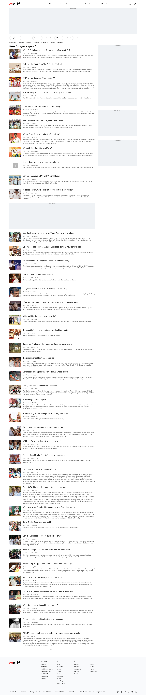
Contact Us (72, 692)
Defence (21, 43)
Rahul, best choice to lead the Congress (40, 386)
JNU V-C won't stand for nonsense (38, 275)
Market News (77, 669)
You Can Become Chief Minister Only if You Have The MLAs (48, 233)
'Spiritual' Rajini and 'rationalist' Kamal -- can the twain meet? (49, 591)
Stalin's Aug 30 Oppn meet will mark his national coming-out (48, 564)
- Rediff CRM (44, 676)
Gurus (91, 4)
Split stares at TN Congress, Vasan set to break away (46, 261)
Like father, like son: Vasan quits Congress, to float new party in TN (52, 247)
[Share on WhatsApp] (118, 692)
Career (92, 669)
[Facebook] (125, 692)
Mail (50, 4)
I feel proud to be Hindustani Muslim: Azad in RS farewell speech (50, 302)
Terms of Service (46, 692)
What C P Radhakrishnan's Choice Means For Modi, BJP (46, 50)
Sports (69, 38)
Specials (52, 43)
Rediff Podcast (61, 683)
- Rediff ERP (44, 678)
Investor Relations (60, 692)
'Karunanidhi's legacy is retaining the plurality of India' (45, 330)
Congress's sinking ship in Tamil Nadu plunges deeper (45, 372)
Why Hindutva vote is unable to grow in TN (41, 605)
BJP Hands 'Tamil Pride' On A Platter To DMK (42, 64)
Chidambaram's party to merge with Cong (41, 162)
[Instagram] (128, 692)
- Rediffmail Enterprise (47, 669)
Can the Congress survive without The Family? (42, 536)
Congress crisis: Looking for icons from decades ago (45, 619)
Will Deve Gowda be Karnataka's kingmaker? (42, 441)
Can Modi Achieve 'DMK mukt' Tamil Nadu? (41, 176)
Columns (36, 43)
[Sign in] (135, 3)
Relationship (93, 671)
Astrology (60, 681)
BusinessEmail (81, 4)
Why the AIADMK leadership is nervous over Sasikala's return (49, 507)
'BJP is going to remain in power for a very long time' (45, 413)
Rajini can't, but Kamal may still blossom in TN (42, 577)
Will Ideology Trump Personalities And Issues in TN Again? (48, 190)
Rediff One (44, 666)
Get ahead (80, 38)
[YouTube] (132, 692)
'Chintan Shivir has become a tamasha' (39, 316)
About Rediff (12, 692)
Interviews (44, 43)
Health (92, 664)
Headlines (12, 43)
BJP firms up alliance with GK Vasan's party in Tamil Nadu (48, 93)
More (103, 4)
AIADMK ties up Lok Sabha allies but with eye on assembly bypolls (51, 633)
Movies (59, 38)
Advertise (23, 692)
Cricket (48, 38)
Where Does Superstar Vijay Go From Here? (41, 134)
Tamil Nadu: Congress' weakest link (38, 522)
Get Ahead (60, 676)
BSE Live (76, 664)
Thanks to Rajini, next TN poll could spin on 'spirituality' (46, 550)
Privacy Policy (33, 692)
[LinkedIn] (136, 692)
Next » (52, 649)
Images (28, 43)
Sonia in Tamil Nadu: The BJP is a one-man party (44, 455)
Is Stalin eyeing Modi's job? (34, 399)
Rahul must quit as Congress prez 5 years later (43, 427)
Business (37, 38)
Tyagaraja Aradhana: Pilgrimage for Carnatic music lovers (47, 344)
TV (97, 4)
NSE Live (76, 666)
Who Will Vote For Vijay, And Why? (37, 148)
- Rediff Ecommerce (46, 671)
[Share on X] (121, 692)
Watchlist (76, 671)
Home (44, 4)
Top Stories (15, 38)
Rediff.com (87, 692)
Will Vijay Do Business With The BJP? (39, 78)
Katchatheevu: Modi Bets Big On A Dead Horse (43, 120)
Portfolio (76, 674)
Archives (60, 43)
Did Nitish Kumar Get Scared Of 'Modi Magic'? (42, 106)
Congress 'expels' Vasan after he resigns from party (45, 288)
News (58, 4)
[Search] (130, 3)
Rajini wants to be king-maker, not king (39, 469)
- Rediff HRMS (44, 674)
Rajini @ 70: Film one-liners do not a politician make (45, 487)
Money (68, 4)
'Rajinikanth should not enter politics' (38, 358)
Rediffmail (43, 664)
